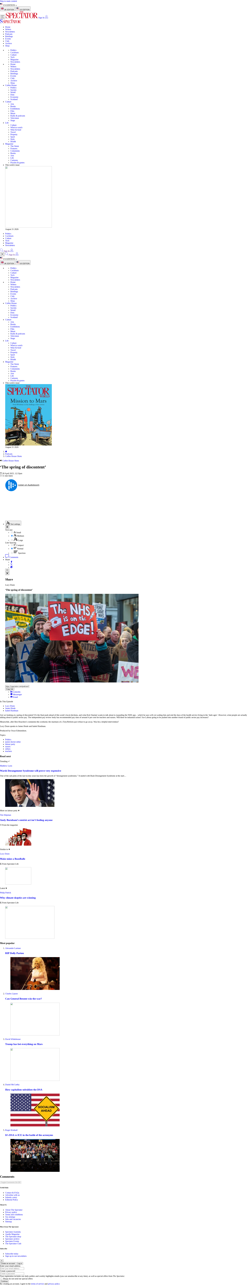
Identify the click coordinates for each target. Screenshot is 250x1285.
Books (13, 106)
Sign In (41, 18)
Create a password (7, 1271)
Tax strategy (10, 1217)
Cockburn (14, 52)
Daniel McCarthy (12, 1084)
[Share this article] (7, 570)
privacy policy (54, 1284)
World (12, 92)
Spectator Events (12, 1241)
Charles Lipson (11, 994)
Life (7, 123)
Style (12, 139)
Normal (20, 549)
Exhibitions (15, 109)
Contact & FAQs (12, 1193)
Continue (4, 1281)
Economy (14, 97)
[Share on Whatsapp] (11, 567)
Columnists (15, 151)
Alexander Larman (13, 948)
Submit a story (11, 1197)
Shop (7, 46)
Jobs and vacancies (13, 1219)
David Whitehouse (13, 1039)
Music (12, 113)
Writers (8, 29)
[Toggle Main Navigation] (2, 17)
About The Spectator (13, 1210)
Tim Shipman (5, 815)
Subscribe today (11, 1254)
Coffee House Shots (13, 456)
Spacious (22, 553)
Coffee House (11, 85)
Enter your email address (10, 1266)
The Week (14, 146)
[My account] (46, 18)
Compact (20, 545)
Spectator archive (12, 1239)
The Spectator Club (13, 1243)
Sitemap (8, 1221)
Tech (12, 57)
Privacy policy (11, 1212)
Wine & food (15, 130)
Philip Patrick (5, 893)
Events (8, 39)
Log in (19, 1263)
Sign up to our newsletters (16, 1256)
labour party (10, 744)
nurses (7, 746)
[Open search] (1, 251)
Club (7, 41)
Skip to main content (8, 1)
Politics (13, 50)
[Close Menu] (2, 254)
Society (13, 90)
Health (13, 141)
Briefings (9, 36)
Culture (13, 55)
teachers (8, 751)
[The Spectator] (22, 18)
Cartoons (14, 160)
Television (14, 118)
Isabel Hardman (11, 711)
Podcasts (8, 34)
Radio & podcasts (17, 116)
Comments (13, 557)
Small (18, 532)
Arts (12, 104)
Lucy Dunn (10, 706)
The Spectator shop (13, 1236)
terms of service (37, 1284)
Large (20, 540)
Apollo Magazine (12, 1234)
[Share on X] (11, 565)
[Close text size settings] (7, 527)
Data (12, 95)
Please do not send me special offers (18, 1279)
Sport (12, 137)
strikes (7, 749)
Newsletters (10, 32)
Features (13, 148)
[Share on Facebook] (11, 562)
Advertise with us (12, 1195)
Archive (8, 43)
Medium (20, 536)
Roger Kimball (11, 1130)
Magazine (14, 59)
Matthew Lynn (6, 766)
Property (13, 134)
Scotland (14, 99)
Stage (12, 120)
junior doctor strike (13, 742)
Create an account (8, 1263)
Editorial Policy (11, 1200)
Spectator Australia (13, 1232)
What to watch (16, 127)
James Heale (10, 708)
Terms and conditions (14, 1214)
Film (12, 111)
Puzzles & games (17, 162)
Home (7, 27)
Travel (13, 132)
